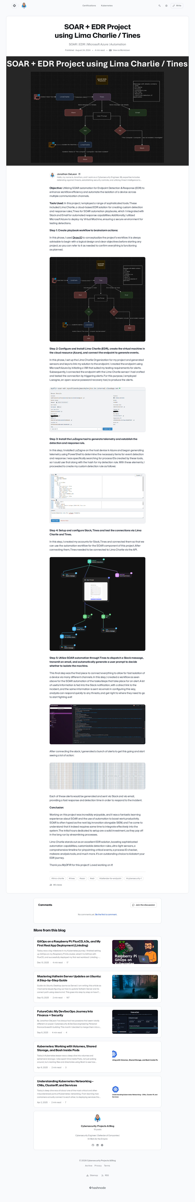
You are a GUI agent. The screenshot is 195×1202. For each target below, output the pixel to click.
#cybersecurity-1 (134, 878)
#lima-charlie (57, 878)
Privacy (98, 1166)
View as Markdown (121, 50)
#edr (92, 878)
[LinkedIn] (79, 174)
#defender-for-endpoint (110, 878)
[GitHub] (93, 1145)
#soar (82, 878)
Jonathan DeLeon (67, 174)
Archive (88, 1166)
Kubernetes (107, 5)
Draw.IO (77, 237)
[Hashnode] (102, 1145)
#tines (72, 878)
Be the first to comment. (106, 914)
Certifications (89, 5)
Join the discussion (145, 905)
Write (178, 5)
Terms (107, 1166)
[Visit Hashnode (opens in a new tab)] (97, 1188)
